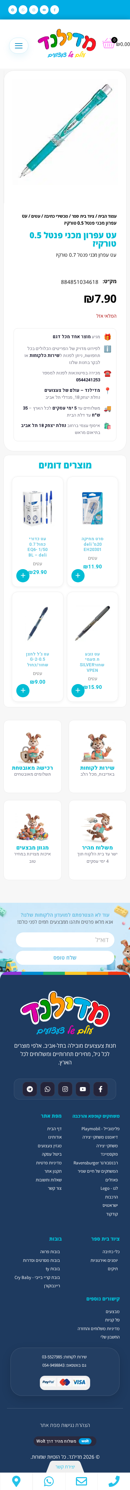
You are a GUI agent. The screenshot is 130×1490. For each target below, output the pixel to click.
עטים (35, 216)
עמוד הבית (107, 216)
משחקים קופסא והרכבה (96, 1116)
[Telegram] (12, 9)
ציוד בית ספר (83, 216)
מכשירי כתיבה (56, 216)
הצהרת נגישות (75, 1425)
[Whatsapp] (23, 9)
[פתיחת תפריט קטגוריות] (18, 46)
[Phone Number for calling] (114, 1481)
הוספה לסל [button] (78, 575)
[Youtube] (44, 9)
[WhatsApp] (49, 1481)
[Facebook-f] (54, 9)
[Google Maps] (16, 1481)
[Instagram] (33, 9)
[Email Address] (82, 1481)
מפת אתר (50, 1425)
